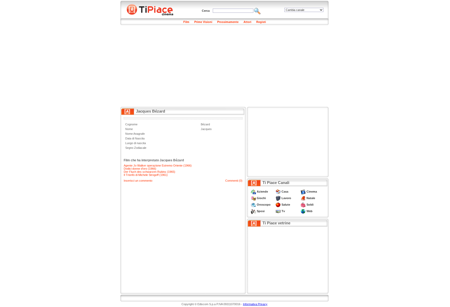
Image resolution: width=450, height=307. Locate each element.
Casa (285, 191)
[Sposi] (253, 211)
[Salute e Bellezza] (278, 204)
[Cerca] (257, 10)
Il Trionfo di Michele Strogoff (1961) (146, 174)
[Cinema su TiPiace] (303, 191)
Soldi (310, 204)
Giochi (261, 198)
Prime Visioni (203, 21)
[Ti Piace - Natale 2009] (303, 198)
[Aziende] (253, 191)
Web (309, 211)
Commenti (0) (233, 180)
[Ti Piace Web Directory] (303, 211)
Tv (283, 211)
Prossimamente (228, 21)
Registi (261, 21)
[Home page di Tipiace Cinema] (153, 9)
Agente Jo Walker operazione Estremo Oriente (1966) (158, 165)
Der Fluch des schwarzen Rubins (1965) (149, 171)
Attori (247, 21)
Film (186, 21)
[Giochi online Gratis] (253, 198)
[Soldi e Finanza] (303, 204)
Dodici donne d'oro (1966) (140, 168)
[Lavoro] (278, 198)
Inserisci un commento (138, 180)
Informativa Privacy (255, 304)
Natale (311, 198)
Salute (286, 204)
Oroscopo (264, 204)
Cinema (312, 191)
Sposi (261, 211)
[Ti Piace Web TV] (278, 211)
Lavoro (286, 198)
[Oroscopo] (253, 204)
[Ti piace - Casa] (278, 191)
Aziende (262, 191)
